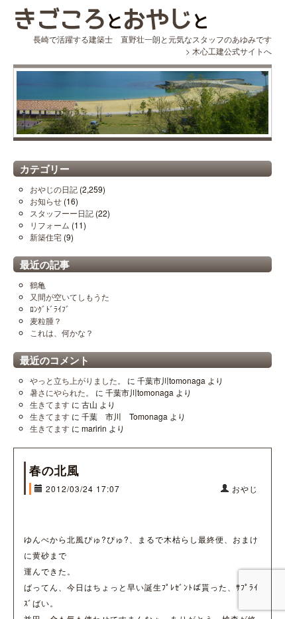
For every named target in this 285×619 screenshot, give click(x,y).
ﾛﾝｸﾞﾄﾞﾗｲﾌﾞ (50, 308)
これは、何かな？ (61, 332)
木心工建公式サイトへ (232, 50)
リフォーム (50, 224)
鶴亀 (38, 284)
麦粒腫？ (46, 320)
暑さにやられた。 (61, 392)
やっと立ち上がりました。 (77, 380)
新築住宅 (46, 236)
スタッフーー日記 (61, 213)
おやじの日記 (54, 189)
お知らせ (46, 201)
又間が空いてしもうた (69, 296)
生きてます (50, 404)
